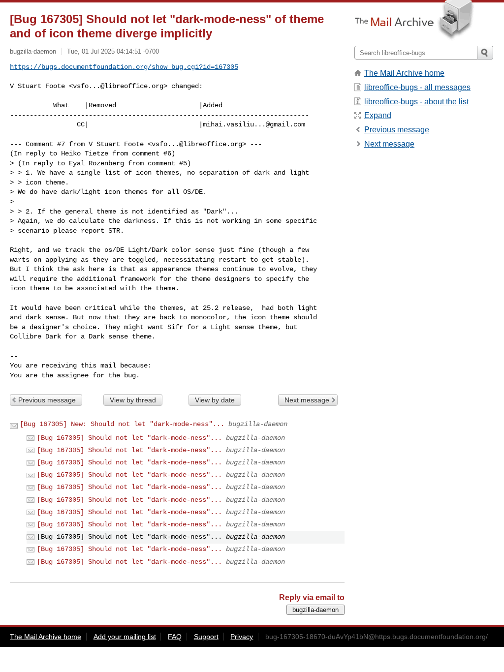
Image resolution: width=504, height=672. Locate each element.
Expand (377, 115)
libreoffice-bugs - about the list (416, 101)
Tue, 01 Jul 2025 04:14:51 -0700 (113, 51)
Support (206, 637)
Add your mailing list (125, 637)
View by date (215, 400)
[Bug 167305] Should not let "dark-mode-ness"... (129, 438)
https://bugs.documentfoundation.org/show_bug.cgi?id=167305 (124, 67)
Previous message (47, 400)
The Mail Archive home (404, 73)
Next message (306, 400)
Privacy (241, 637)
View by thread (133, 400)
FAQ (175, 637)
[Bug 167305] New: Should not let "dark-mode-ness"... (122, 424)
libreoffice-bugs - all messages (417, 87)
